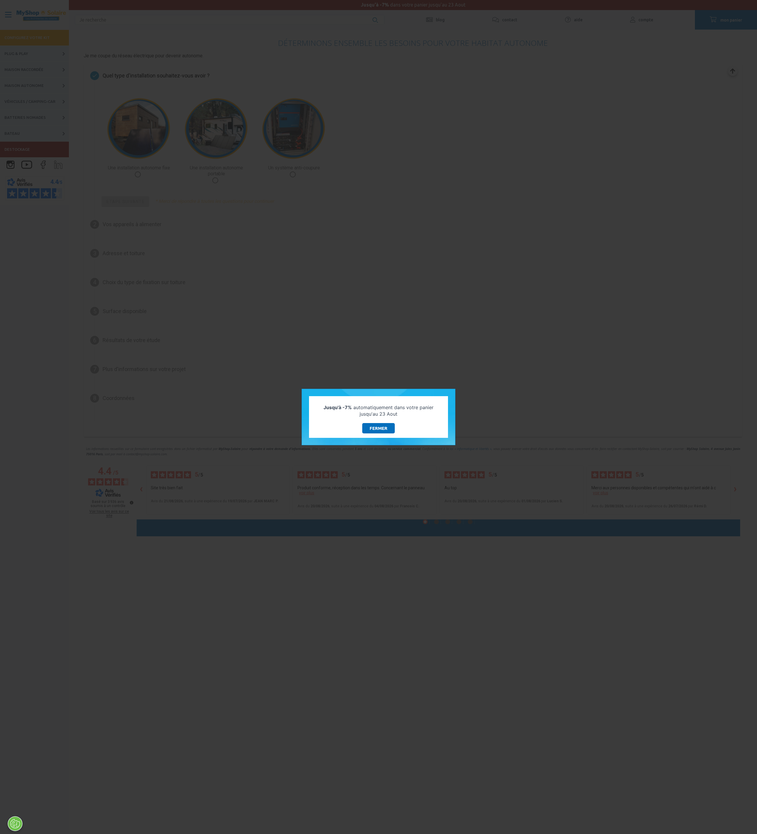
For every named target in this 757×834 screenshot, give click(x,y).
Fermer (378, 428)
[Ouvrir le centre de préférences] (15, 823)
